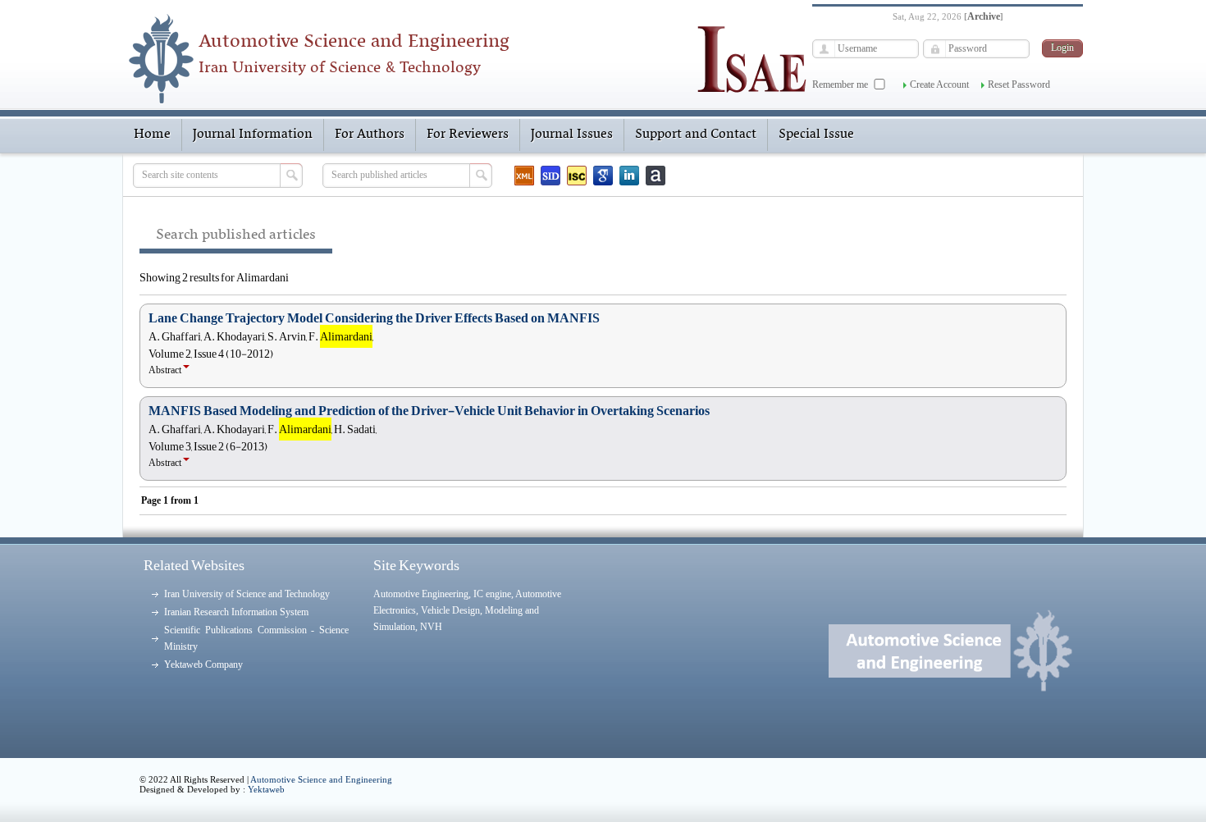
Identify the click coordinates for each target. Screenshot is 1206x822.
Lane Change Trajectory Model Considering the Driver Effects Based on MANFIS (374, 318)
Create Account (939, 84)
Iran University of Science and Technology (247, 594)
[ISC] (577, 175)
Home (152, 134)
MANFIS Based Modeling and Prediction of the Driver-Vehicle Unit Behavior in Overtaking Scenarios (429, 411)
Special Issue (816, 134)
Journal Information (253, 134)
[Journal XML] (524, 175)
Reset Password (1019, 84)
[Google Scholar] (603, 175)
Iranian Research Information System (236, 612)
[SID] (550, 175)
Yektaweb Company (203, 664)
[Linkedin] (629, 175)
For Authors (369, 134)
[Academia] (655, 175)
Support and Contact (695, 134)
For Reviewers (468, 134)
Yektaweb (266, 789)
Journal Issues (572, 134)
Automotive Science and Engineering (321, 779)
